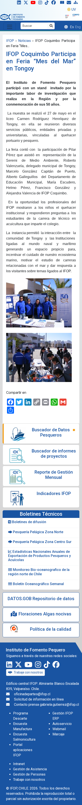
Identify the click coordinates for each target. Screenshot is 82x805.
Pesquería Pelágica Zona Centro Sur (42, 542)
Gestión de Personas (29, 774)
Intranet (19, 764)
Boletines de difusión (28, 522)
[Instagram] (41, 3)
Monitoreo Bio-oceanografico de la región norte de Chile (39, 572)
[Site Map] (76, 3)
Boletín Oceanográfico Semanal (38, 584)
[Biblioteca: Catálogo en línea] (63, 3)
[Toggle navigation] (9, 26)
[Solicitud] (70, 3)
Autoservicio (62, 724)
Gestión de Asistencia (30, 769)
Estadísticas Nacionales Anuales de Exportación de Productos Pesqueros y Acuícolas (39, 556)
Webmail (59, 729)
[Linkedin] (18, 3)
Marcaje (58, 734)
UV (74, 9)
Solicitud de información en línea (39, 699)
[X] (27, 3)
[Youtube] (34, 3)
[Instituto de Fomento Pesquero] (12, 17)
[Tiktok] (48, 3)
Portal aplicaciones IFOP (22, 750)
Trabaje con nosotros (28, 672)
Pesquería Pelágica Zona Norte (37, 532)
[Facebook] (55, 3)
